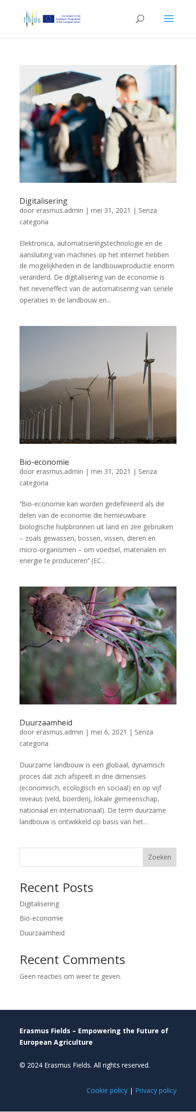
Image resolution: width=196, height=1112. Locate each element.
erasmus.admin (59, 210)
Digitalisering (44, 201)
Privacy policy (155, 1090)
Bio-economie (44, 462)
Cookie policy (107, 1090)
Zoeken (159, 856)
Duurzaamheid (46, 722)
